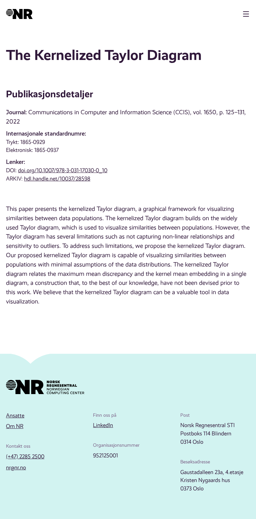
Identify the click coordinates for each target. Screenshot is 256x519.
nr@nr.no (16, 467)
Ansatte (15, 415)
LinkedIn (103, 425)
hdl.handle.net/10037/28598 (57, 179)
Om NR (14, 426)
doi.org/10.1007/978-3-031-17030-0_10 (62, 170)
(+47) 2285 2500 (25, 456)
